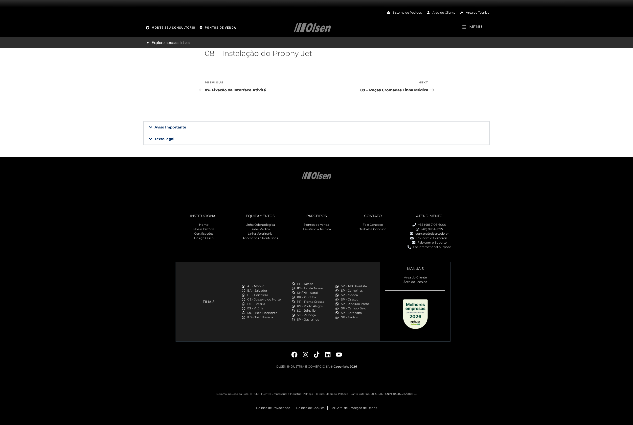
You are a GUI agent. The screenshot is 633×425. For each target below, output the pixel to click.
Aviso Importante (170, 127)
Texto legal (164, 139)
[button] (316, 127)
